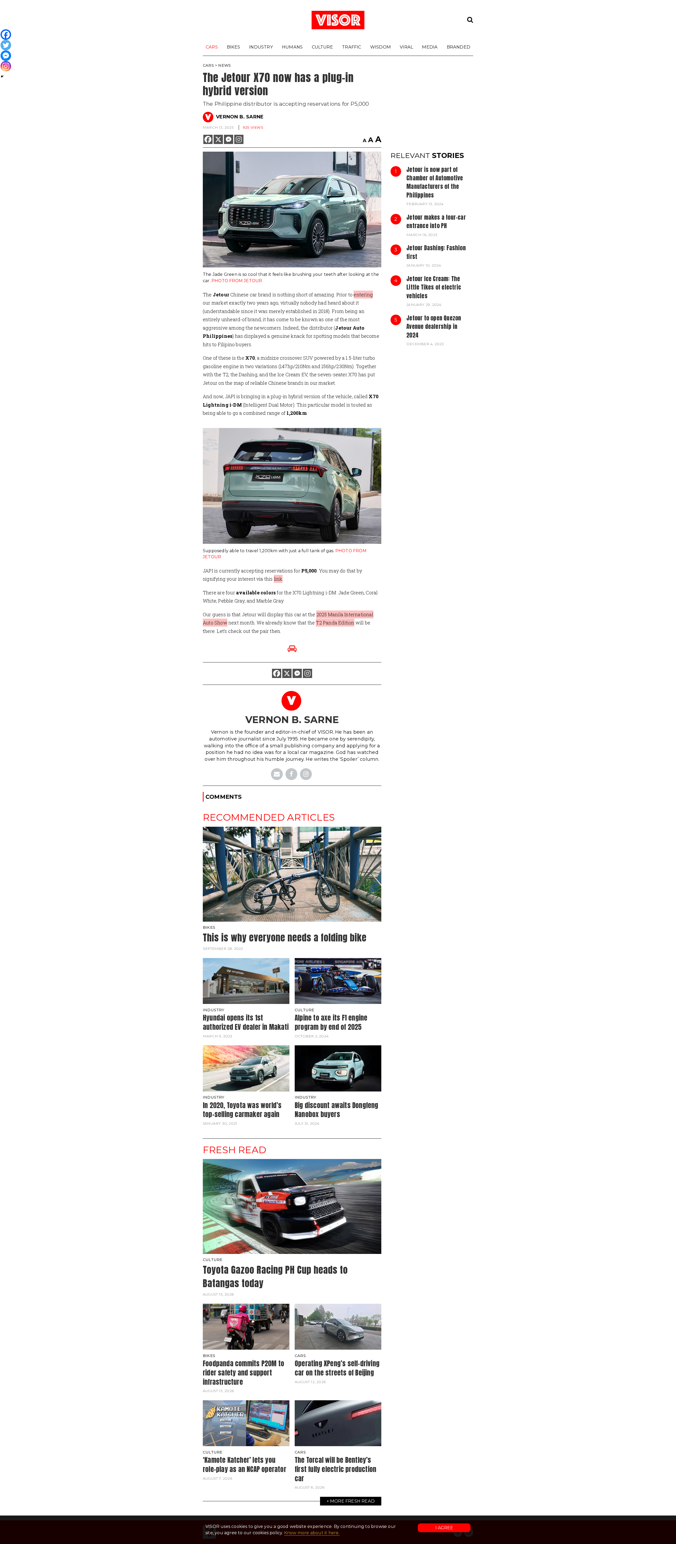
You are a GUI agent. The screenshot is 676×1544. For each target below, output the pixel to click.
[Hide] (2, 76)
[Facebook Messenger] (228, 139)
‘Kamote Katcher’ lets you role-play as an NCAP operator (244, 1464)
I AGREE (444, 1527)
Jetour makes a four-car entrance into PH (436, 221)
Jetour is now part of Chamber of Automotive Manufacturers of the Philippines (434, 182)
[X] (218, 139)
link (278, 579)
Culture (322, 47)
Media (430, 47)
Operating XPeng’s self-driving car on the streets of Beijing (337, 1368)
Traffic (351, 47)
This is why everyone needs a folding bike (285, 938)
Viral (406, 47)
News (224, 65)
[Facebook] (208, 139)
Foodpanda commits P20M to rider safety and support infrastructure (243, 1372)
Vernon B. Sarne (240, 117)
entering (363, 294)
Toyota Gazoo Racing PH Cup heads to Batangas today (275, 1276)
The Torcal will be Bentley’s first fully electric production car (335, 1469)
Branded (458, 47)
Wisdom (380, 47)
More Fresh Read (352, 1501)
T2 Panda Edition (335, 622)
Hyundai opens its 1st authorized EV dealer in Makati (246, 1022)
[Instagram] (238, 139)
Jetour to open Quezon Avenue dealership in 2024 (433, 326)
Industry (261, 47)
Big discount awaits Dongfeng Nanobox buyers (336, 1109)
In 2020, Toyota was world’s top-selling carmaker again (242, 1109)
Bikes (233, 47)
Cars (212, 47)
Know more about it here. (312, 1532)
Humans (292, 47)
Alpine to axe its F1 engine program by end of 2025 (331, 1022)
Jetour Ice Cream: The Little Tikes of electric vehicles (433, 287)
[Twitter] (6, 45)
